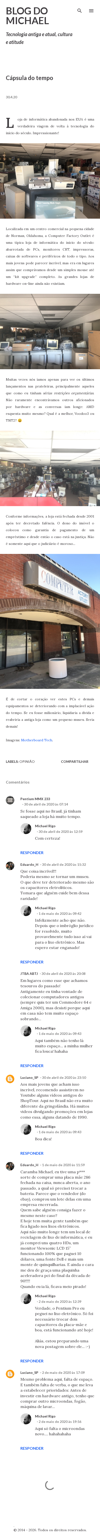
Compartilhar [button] (74, 761)
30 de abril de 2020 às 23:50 (64, 1077)
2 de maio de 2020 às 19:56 (60, 1421)
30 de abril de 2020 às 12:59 (61, 831)
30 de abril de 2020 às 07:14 (46, 804)
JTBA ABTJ (29, 973)
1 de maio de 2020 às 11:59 (63, 1165)
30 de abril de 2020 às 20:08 (63, 973)
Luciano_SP (29, 1077)
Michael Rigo (45, 826)
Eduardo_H (29, 864)
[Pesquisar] (80, 9)
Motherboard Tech (36, 740)
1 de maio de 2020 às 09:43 (60, 1033)
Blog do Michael (27, 15)
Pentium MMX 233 (35, 799)
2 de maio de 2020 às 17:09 (63, 1372)
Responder (31, 852)
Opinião (27, 761)
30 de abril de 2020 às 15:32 (64, 864)
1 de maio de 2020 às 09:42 (60, 913)
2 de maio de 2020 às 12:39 (60, 1301)
